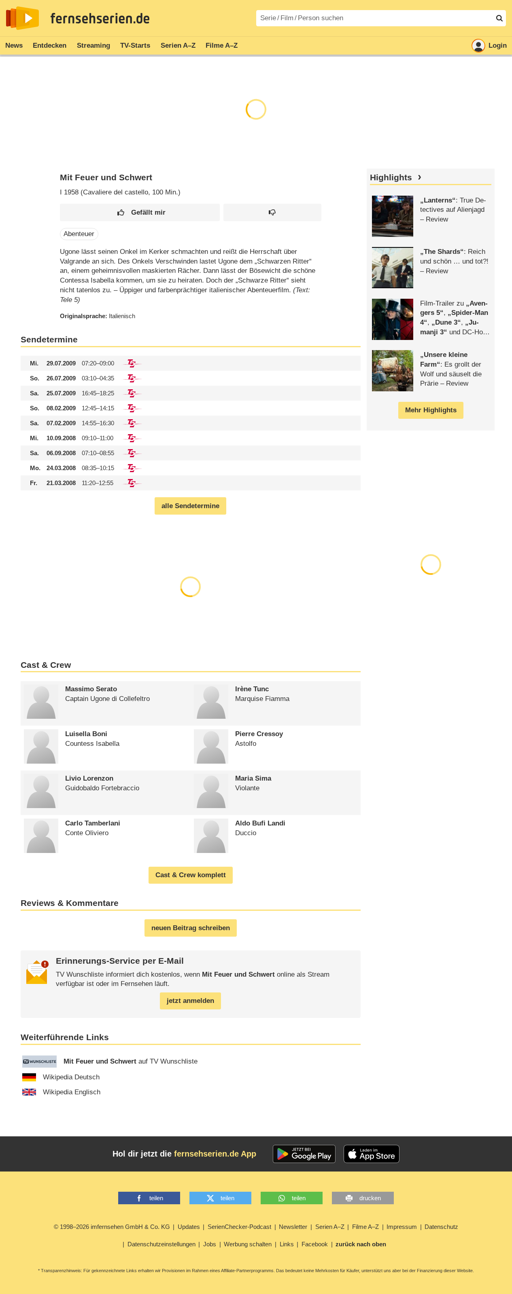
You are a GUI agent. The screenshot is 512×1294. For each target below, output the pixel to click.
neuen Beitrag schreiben (190, 928)
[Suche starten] (499, 18)
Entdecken (49, 45)
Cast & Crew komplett (190, 875)
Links (287, 1244)
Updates (189, 1226)
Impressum (402, 1226)
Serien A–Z (178, 45)
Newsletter (293, 1226)
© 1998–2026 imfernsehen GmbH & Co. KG (112, 1226)
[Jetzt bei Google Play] (304, 1154)
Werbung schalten (248, 1244)
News (14, 45)
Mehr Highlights (431, 410)
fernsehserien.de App (215, 1153)
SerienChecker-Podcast (239, 1226)
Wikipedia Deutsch (71, 1077)
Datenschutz (441, 1226)
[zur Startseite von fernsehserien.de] (22, 18)
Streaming (93, 45)
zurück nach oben (361, 1244)
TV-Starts (135, 45)
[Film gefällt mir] (140, 212)
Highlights (391, 177)
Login (498, 45)
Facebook (315, 1244)
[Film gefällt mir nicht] (272, 212)
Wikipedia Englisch (71, 1092)
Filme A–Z (222, 45)
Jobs (209, 1244)
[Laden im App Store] (371, 1154)
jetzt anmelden (190, 1001)
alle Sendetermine (190, 506)
